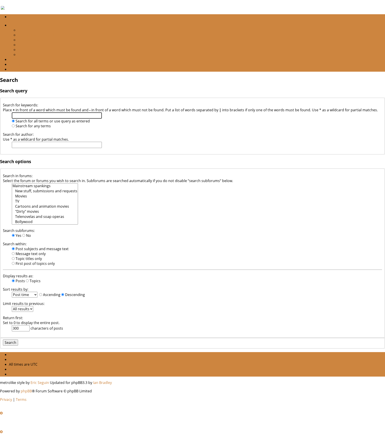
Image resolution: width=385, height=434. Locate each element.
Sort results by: (15, 289)
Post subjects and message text (42, 248)
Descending (74, 294)
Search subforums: (19, 230)
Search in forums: (18, 175)
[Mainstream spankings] (45, 186)
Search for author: (18, 134)
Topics (35, 280)
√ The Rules (62, 59)
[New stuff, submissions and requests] (45, 191)
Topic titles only (28, 258)
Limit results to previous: (24, 303)
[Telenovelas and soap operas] (45, 216)
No (28, 235)
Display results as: (18, 276)
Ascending (51, 294)
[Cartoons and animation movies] (45, 206)
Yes (18, 235)
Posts (20, 280)
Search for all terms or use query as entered (52, 121)
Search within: (15, 243)
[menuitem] (36, 34)
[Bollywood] (45, 221)
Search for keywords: (20, 105)
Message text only (30, 253)
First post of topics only (35, 263)
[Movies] (45, 196)
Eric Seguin (40, 382)
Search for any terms (33, 126)
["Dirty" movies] (45, 211)
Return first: (13, 317)
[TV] (45, 201)
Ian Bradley (102, 382)
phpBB (26, 391)
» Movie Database (36, 59)
